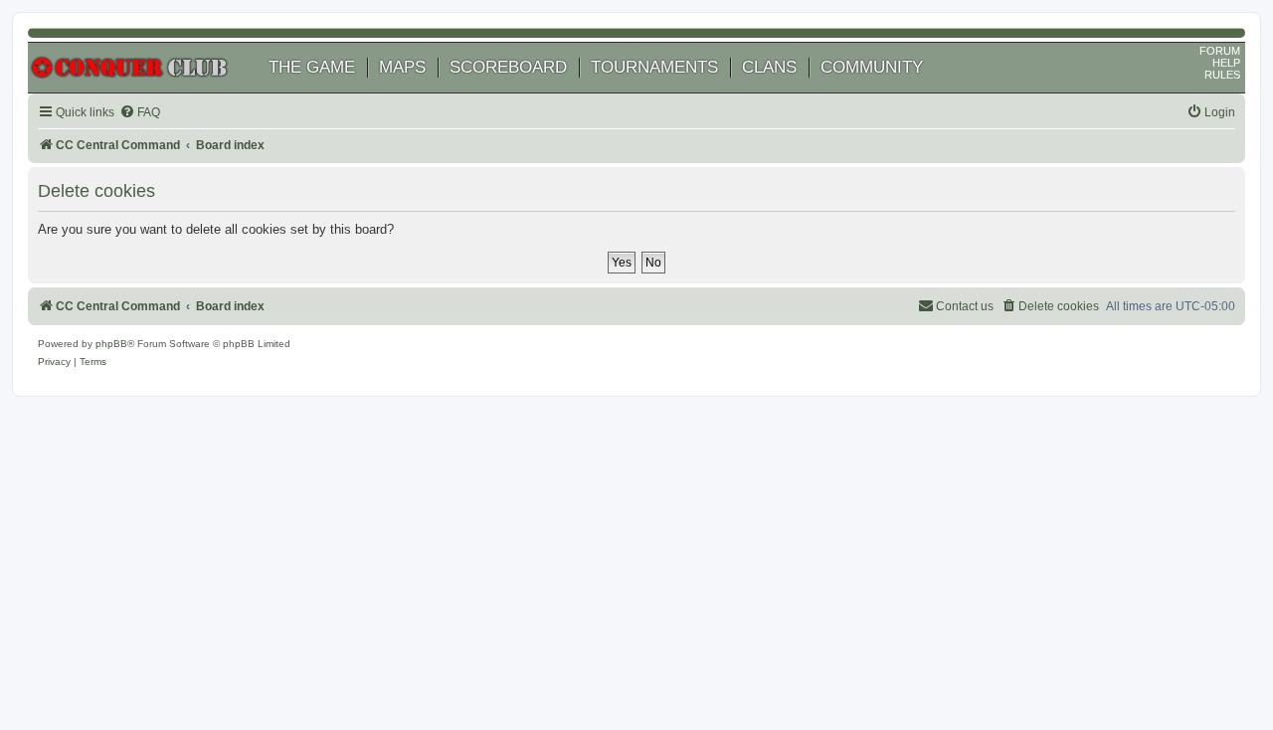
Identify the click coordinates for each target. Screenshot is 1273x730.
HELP (1226, 63)
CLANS (769, 67)
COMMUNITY (871, 67)
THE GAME (312, 67)
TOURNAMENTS (654, 67)
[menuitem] (139, 112)
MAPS (402, 67)
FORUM (1219, 51)
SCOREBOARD (508, 67)
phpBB (111, 343)
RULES (1222, 75)
